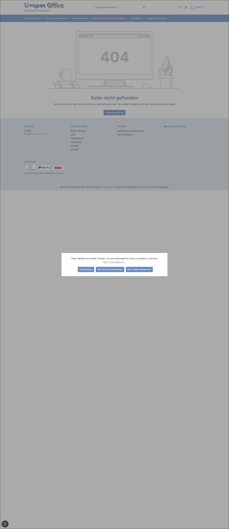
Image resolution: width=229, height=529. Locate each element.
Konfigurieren (86, 269)
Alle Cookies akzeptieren (139, 269)
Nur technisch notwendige (110, 269)
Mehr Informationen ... (114, 262)
